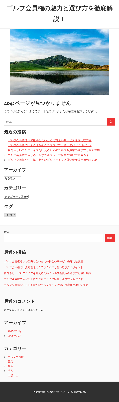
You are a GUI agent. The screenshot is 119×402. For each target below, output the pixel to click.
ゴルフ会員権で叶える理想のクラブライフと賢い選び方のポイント (50, 145)
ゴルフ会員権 (16, 357)
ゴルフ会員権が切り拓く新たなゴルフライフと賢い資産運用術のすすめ (52, 160)
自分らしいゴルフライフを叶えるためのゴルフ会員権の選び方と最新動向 (54, 150)
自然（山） (14, 375)
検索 (6, 231)
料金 (10, 366)
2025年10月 (15, 335)
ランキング (10, 215)
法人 (10, 370)
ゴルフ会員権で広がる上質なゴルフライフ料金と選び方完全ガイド (50, 155)
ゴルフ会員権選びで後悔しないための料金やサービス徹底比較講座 (50, 140)
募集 (10, 361)
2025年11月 (15, 331)
